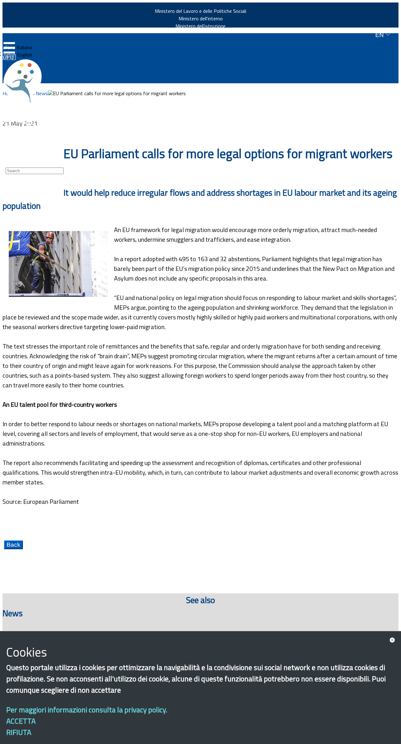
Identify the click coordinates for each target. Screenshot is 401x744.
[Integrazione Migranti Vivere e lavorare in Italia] (25, 80)
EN (380, 35)
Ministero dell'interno (201, 18)
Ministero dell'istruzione (200, 26)
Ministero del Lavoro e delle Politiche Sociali (200, 11)
